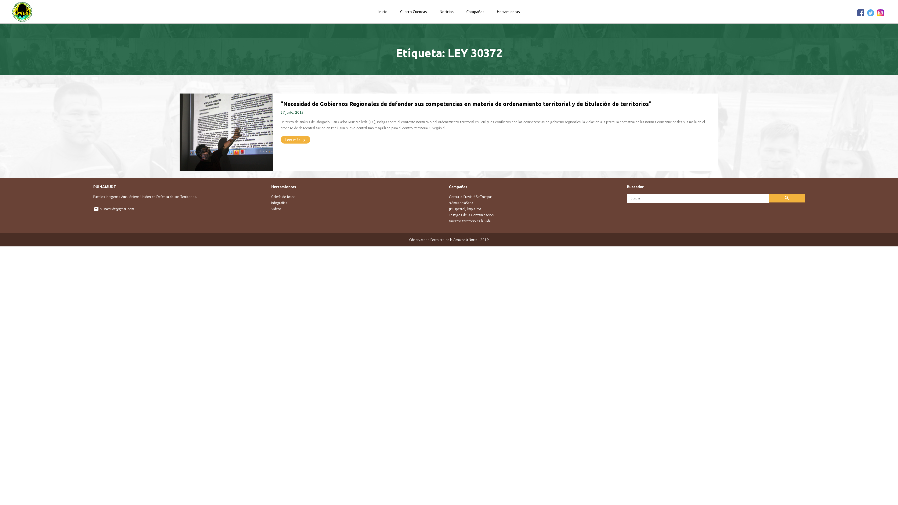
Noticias (447, 12)
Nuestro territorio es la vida (470, 221)
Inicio (382, 12)
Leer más (296, 140)
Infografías (279, 203)
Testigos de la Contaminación (471, 215)
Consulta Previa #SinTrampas (470, 197)
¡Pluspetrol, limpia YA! (465, 209)
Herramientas (508, 12)
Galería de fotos (283, 197)
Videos (276, 209)
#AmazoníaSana (461, 203)
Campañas (475, 12)
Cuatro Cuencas (413, 12)
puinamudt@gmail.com (117, 209)
